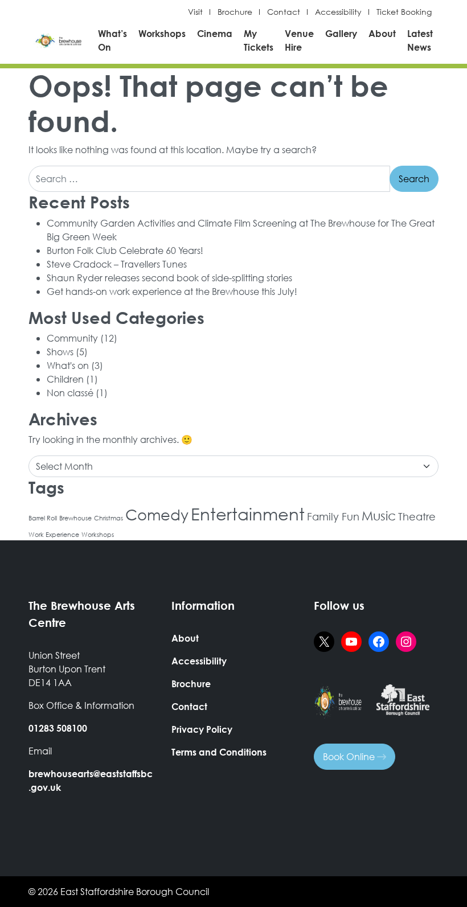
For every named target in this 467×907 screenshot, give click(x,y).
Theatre (417, 516)
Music (379, 515)
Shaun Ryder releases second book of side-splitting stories (169, 278)
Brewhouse (75, 518)
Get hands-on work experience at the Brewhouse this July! (172, 291)
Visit (195, 12)
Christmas (108, 518)
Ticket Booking (404, 12)
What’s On (112, 40)
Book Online (350, 756)
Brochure (235, 12)
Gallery (341, 33)
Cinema (214, 33)
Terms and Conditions (219, 751)
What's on (68, 365)
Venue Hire (299, 40)
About (382, 33)
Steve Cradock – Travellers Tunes (117, 264)
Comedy (157, 514)
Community (72, 338)
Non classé (70, 393)
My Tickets (258, 40)
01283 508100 (57, 728)
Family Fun (333, 516)
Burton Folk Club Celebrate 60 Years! (125, 250)
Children (65, 379)
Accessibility (338, 12)
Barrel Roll (42, 518)
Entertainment (248, 513)
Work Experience (53, 534)
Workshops (162, 33)
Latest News (420, 40)
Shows (60, 352)
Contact (283, 12)
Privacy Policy (201, 729)
